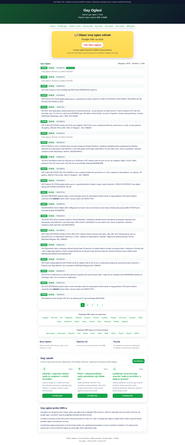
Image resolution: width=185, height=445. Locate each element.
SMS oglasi (131, 26)
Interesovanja (88, 26)
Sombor (92, 321)
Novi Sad (54, 317)
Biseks (85, 333)
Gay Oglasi (92, 10)
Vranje (84, 321)
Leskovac (78, 317)
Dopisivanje (61, 333)
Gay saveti (99, 26)
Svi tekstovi (138, 361)
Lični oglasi (109, 26)
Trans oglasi (119, 26)
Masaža (129, 333)
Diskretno (71, 333)
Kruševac (105, 317)
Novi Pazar (122, 317)
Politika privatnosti (96, 438)
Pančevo (96, 317)
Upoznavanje (50, 333)
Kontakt (116, 438)
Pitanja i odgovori (71, 438)
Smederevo (68, 321)
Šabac (59, 321)
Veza (79, 333)
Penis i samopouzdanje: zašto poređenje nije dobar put (91, 376)
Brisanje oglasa (108, 438)
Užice (99, 321)
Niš (61, 317)
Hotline (136, 333)
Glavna (52, 26)
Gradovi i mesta (75, 26)
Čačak (140, 317)
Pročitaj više (57, 396)
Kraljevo (113, 317)
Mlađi (106, 333)
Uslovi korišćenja (83, 438)
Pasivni (121, 333)
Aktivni (113, 333)
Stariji (100, 333)
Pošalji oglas (62, 26)
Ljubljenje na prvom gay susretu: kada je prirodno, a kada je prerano (127, 376)
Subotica (87, 317)
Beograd (45, 317)
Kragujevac (68, 317)
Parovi (93, 333)
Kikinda (116, 321)
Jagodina (125, 321)
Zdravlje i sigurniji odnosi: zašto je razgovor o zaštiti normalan (55, 376)
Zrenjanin (132, 317)
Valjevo (77, 321)
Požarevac (107, 321)
